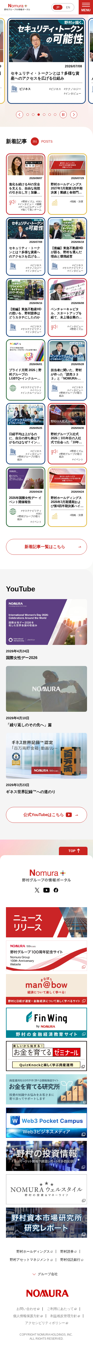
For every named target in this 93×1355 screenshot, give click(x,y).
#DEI (38, 201)
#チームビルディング (30, 207)
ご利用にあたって (60, 1309)
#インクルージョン (31, 392)
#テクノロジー (72, 89)
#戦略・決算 (76, 201)
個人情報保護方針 (26, 1316)
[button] (19, 114)
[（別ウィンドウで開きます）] (37, 890)
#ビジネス (55, 89)
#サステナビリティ (73, 268)
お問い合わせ (26, 1309)
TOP (71, 851)
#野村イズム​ (28, 201)
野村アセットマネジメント (30, 1260)
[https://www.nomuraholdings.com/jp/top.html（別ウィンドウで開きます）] (46, 1293)
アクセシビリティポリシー (45, 1323)
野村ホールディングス (33, 1251)
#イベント (36, 390)
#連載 (38, 204)
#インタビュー (72, 93)
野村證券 (67, 1251)
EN (68, 7)
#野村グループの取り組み (70, 394)
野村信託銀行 (70, 1260)
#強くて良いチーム (31, 209)
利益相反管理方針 (63, 1316)
